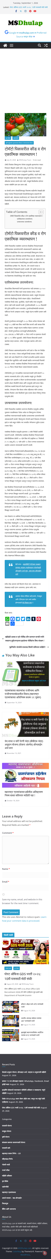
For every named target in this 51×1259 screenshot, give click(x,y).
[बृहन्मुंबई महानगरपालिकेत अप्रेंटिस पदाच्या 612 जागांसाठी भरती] (10, 1035)
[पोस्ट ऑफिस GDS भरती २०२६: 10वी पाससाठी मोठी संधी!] (25, 951)
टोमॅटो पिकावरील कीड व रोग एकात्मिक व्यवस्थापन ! (26, 216)
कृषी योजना (5, 1137)
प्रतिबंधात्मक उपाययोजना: (25, 219)
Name (6, 868)
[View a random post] (46, 45)
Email (5, 881)
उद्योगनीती (15, 138)
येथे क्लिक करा (27, 602)
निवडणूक (5, 1203)
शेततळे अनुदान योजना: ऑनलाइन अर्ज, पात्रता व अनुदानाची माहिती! (24, 1072)
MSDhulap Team (25, 160)
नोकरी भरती (8, 968)
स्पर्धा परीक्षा (6, 1170)
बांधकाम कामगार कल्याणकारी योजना (13, 1142)
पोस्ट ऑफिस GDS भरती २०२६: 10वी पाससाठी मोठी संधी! (29, 7)
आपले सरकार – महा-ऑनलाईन (12, 1198)
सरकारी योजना (7, 1125)
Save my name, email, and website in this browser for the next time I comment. (22, 901)
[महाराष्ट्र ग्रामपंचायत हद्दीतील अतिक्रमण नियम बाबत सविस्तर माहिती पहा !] (25, 764)
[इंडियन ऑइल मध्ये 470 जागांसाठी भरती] (10, 1007)
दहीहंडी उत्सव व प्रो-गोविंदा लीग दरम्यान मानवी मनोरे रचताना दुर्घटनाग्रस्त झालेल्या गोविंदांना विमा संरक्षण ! (24, 638)
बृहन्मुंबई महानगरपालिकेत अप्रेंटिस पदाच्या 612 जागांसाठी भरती (32, 1033)
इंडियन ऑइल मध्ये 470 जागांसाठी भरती (32, 1005)
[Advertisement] (25, 83)
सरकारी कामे (6, 1148)
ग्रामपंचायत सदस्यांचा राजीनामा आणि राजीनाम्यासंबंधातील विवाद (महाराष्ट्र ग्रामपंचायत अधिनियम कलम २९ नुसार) (23, 694)
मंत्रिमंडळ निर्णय (7, 1159)
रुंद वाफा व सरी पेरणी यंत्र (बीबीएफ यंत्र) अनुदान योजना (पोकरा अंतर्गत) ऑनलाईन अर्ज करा (24, 744)
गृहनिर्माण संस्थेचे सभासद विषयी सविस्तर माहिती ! (27, 647)
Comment (8, 832)
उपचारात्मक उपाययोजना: (24, 222)
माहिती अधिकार (7, 1175)
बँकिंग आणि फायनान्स (9, 1209)
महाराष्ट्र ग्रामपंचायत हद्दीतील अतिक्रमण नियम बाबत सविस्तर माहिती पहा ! (24, 793)
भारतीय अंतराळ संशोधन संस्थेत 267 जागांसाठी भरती (31, 1019)
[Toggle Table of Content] (40, 212)
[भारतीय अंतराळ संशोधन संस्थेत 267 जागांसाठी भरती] (10, 1021)
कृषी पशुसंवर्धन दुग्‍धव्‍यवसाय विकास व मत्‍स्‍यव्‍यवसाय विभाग (19, 143)
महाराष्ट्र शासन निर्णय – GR (11, 1153)
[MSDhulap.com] (5, 45)
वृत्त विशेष (8, 138)
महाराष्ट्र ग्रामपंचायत (9, 1192)
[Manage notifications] (45, 1253)
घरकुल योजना (6, 1131)
